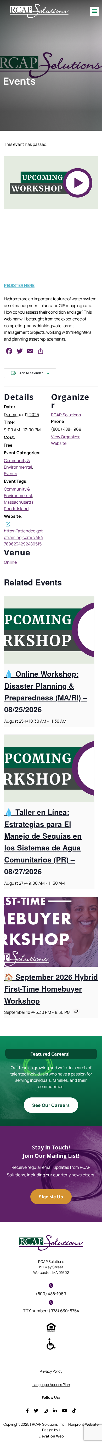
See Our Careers (51, 1105)
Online (10, 562)
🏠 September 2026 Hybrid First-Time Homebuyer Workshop (51, 988)
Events (10, 473)
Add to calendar (31, 373)
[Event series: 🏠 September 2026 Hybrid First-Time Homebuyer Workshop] (76, 1011)
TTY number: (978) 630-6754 (51, 1311)
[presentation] (49, 630)
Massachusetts (18, 502)
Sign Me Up (51, 1197)
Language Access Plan (51, 1384)
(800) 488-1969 (51, 1294)
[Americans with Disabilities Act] (51, 1344)
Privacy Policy (51, 1371)
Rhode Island (16, 508)
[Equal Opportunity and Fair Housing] (51, 1327)
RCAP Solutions (66, 415)
